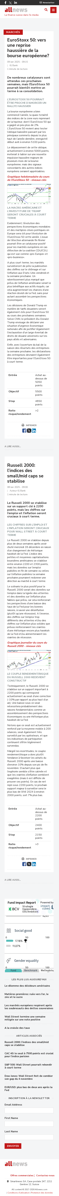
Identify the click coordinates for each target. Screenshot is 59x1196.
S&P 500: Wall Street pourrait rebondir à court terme (28, 1066)
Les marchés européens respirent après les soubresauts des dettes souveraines (29, 1007)
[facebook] (24, 430)
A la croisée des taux (17, 1027)
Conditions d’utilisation (19, 1192)
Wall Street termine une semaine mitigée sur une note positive (25, 1018)
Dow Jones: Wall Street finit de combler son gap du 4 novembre (29, 1077)
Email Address (13, 1104)
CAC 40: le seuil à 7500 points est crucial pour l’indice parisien (29, 1055)
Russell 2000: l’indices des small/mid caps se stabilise (27, 1044)
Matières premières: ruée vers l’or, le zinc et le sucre (27, 996)
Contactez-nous (45, 1175)
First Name (11, 1118)
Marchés (13, 32)
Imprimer (31, 425)
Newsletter (48, 2)
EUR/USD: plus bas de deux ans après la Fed (28, 1089)
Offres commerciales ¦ (22, 1175)
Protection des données (42, 1192)
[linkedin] (34, 430)
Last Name (11, 1131)
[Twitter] (10, 3)
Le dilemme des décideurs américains (27, 985)
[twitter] (29, 430)
